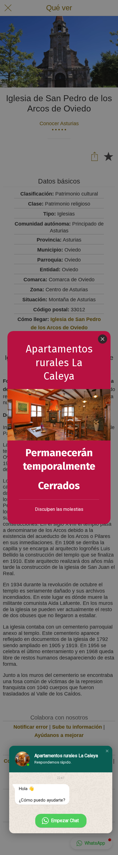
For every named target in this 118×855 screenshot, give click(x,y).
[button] (107, 751)
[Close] (102, 339)
